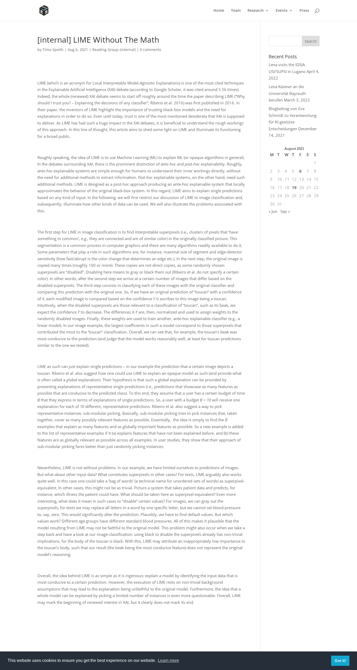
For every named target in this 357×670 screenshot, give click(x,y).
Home (219, 11)
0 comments (150, 49)
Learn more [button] (168, 660)
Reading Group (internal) (114, 49)
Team (236, 11)
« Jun (273, 211)
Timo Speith (53, 49)
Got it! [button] (340, 660)
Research (255, 11)
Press (304, 11)
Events (281, 11)
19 (294, 187)
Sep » (285, 211)
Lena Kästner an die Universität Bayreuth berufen (287, 93)
